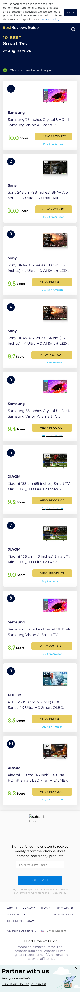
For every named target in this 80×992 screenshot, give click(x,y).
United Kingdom (56, 930)
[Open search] (73, 29)
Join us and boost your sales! (24, 984)
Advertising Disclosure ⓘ (21, 930)
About (12, 908)
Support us (16, 914)
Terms (45, 908)
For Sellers (63, 914)
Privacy (29, 908)
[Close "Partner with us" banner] (76, 968)
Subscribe (40, 880)
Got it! (70, 12)
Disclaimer (64, 908)
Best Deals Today (21, 921)
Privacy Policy (50, 19)
